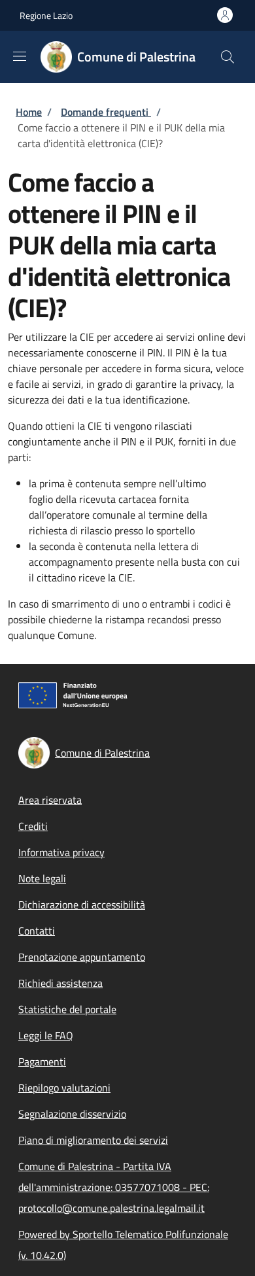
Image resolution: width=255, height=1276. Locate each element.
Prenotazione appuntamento (81, 957)
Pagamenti (42, 1061)
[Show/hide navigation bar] (19, 56)
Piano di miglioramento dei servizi (93, 1140)
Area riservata (50, 800)
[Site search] (227, 57)
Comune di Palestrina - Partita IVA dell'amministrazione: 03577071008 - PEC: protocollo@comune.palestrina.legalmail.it (113, 1187)
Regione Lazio (46, 15)
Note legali (42, 878)
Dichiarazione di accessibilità (81, 904)
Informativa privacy (61, 852)
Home (29, 112)
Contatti (36, 931)
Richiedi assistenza (60, 983)
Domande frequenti (106, 112)
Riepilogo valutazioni (64, 1087)
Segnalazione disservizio (72, 1114)
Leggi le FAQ (45, 1035)
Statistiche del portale (67, 1009)
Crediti (33, 826)
